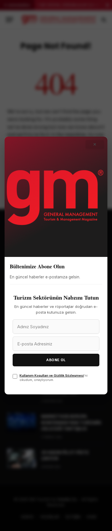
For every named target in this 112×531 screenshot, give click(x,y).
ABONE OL (55, 359)
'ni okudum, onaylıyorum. (54, 377)
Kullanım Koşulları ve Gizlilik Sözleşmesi (52, 375)
